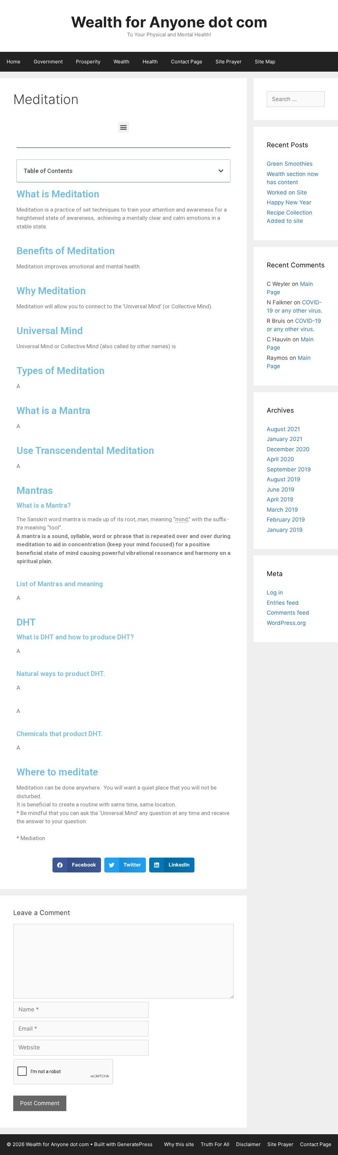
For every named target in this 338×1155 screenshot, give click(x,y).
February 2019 (286, 519)
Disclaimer (248, 1144)
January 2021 (284, 439)
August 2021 (283, 429)
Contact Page (186, 61)
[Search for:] (296, 99)
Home (13, 61)
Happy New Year (289, 202)
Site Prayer (229, 61)
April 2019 (280, 499)
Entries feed (283, 602)
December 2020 (288, 449)
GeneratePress (134, 1144)
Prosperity (88, 61)
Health (150, 61)
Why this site (179, 1144)
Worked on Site (287, 192)
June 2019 (280, 489)
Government (48, 61)
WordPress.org (286, 623)
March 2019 (282, 509)
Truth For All (215, 1144)
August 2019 (283, 479)
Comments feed (288, 612)
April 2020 (280, 459)
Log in (275, 592)
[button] (123, 127)
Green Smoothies (290, 163)
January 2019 (285, 530)
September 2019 (289, 469)
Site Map (265, 61)
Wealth (121, 61)
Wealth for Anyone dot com (169, 22)
